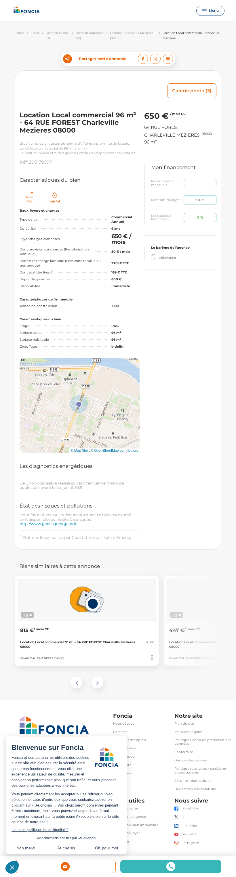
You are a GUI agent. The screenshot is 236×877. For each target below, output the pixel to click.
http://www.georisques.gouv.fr (48, 523)
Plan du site (184, 723)
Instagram (190, 843)
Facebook (190, 808)
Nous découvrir (125, 723)
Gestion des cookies (190, 760)
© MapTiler (79, 450)
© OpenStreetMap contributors (114, 450)
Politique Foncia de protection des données (202, 742)
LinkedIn (189, 826)
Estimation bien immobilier (135, 825)
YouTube (189, 834)
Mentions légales (188, 732)
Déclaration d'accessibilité (195, 789)
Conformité (183, 752)
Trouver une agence (129, 817)
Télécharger (167, 258)
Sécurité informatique (192, 781)
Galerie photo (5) (192, 90)
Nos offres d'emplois (129, 740)
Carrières (120, 732)
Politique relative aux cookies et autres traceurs (200, 770)
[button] (79, 404)
